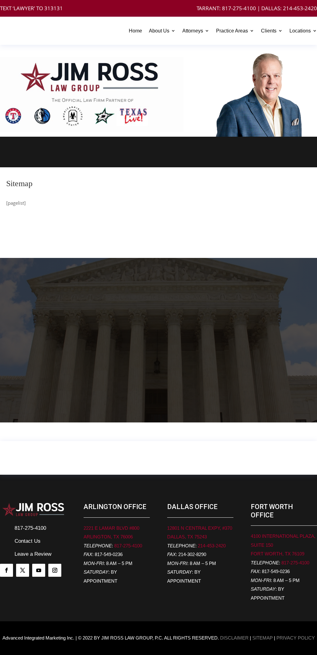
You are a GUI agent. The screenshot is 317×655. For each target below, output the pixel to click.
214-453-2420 (300, 8)
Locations (300, 30)
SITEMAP (262, 637)
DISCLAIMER (234, 637)
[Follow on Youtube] (38, 570)
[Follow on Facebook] (6, 570)
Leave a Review (33, 554)
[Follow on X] (22, 570)
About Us (159, 30)
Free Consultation (242, 151)
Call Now (25, 394)
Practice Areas (232, 30)
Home (135, 30)
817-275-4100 (239, 8)
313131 (53, 8)
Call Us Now (75, 151)
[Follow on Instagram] (54, 570)
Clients (268, 30)
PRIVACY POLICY (295, 637)
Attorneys (192, 30)
